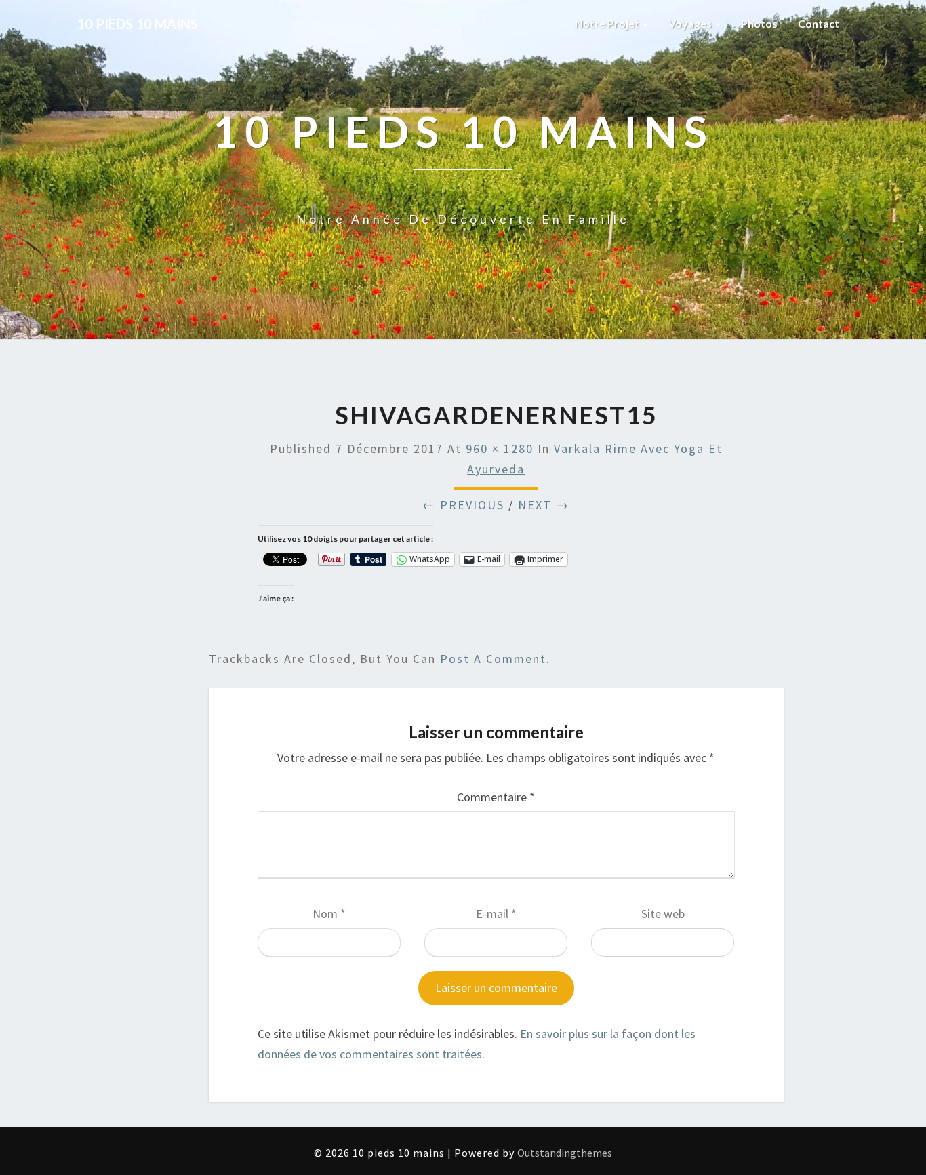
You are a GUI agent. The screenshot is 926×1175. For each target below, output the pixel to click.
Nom (329, 913)
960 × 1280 (500, 448)
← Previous (463, 505)
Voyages (691, 23)
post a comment (493, 658)
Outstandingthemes (564, 1152)
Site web (663, 913)
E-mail (496, 913)
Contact (818, 23)
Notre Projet (608, 23)
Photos (759, 23)
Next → (543, 505)
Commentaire (496, 797)
